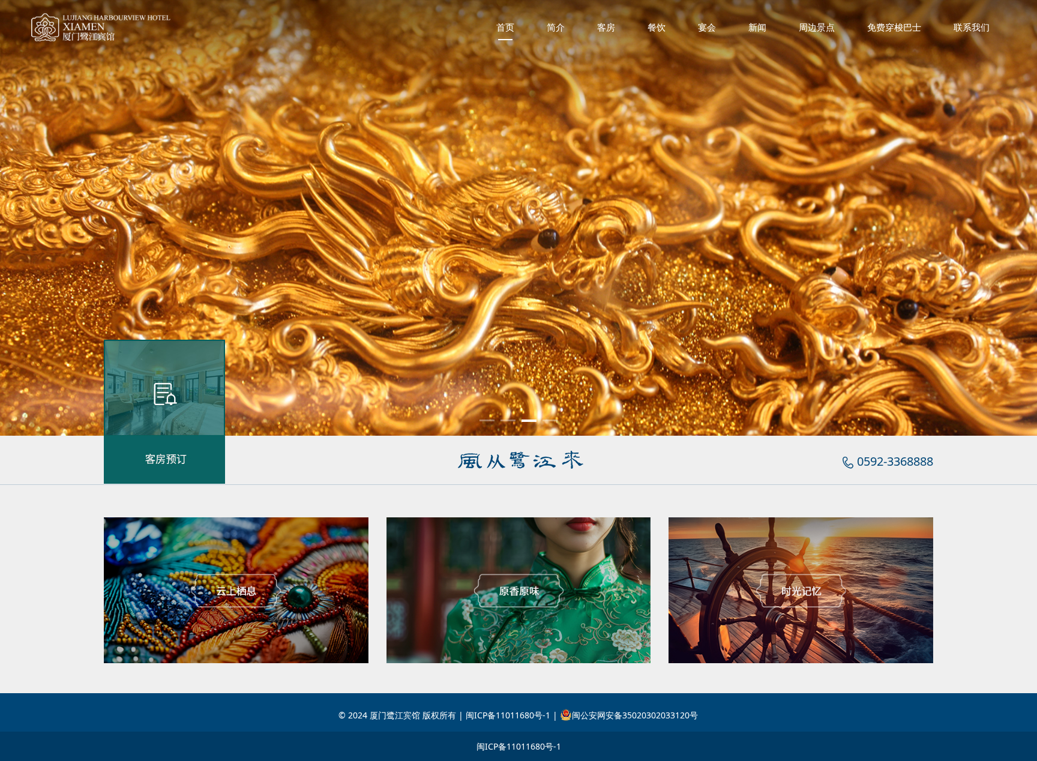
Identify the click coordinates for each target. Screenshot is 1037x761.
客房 (606, 27)
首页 (505, 27)
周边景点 (817, 27)
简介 (556, 27)
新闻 (757, 27)
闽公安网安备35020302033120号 (635, 715)
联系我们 (972, 27)
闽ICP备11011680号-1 (518, 746)
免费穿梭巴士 (894, 27)
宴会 (707, 27)
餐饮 (657, 27)
